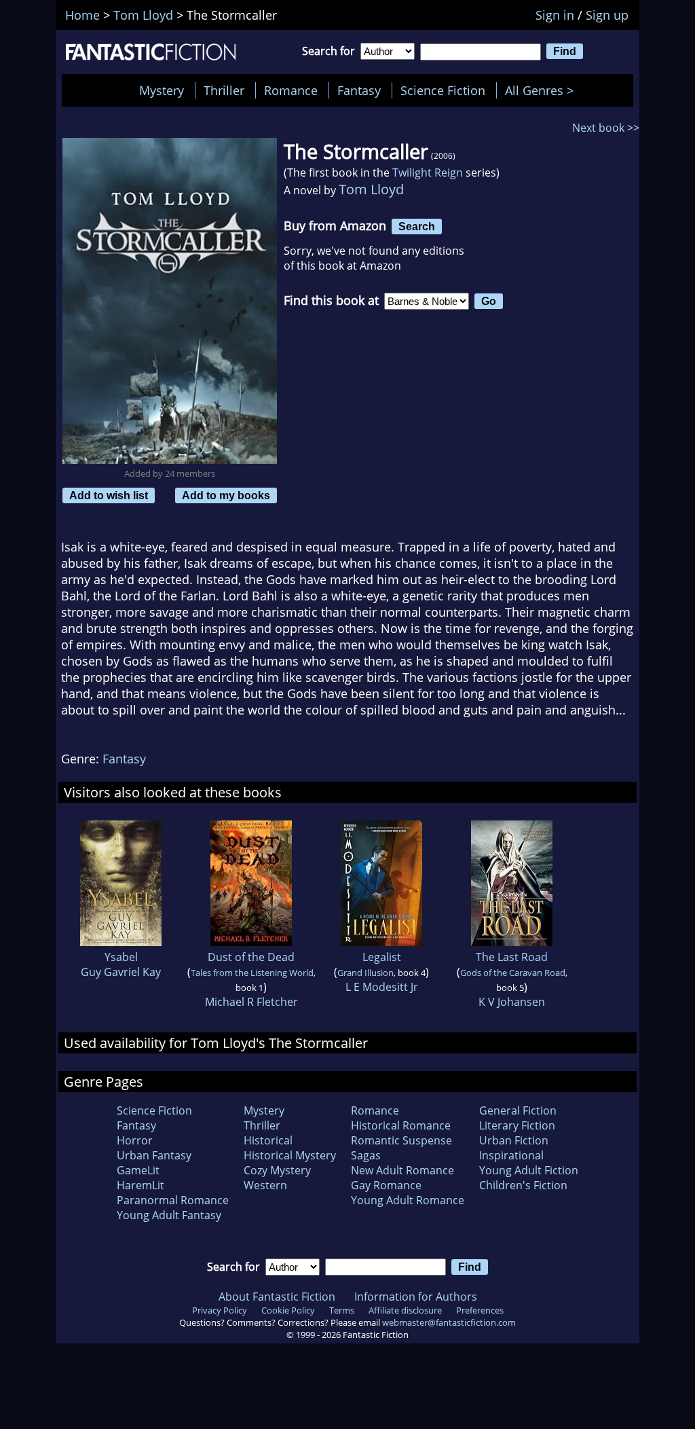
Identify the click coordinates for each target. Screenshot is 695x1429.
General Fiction (518, 1110)
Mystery (161, 90)
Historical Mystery (290, 1155)
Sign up (607, 15)
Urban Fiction (513, 1140)
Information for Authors (415, 1296)
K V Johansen (511, 1001)
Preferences (480, 1310)
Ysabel (121, 956)
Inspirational (511, 1155)
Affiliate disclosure (405, 1310)
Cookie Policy (288, 1310)
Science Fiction (442, 90)
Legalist (381, 956)
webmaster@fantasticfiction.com (449, 1322)
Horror (135, 1140)
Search (416, 226)
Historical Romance (401, 1125)
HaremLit (140, 1185)
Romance (291, 90)
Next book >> (605, 127)
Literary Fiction (517, 1125)
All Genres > (542, 90)
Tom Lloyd (371, 189)
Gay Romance (386, 1185)
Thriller (224, 90)
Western (265, 1185)
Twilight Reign (427, 172)
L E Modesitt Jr (381, 986)
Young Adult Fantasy (169, 1215)
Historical (268, 1140)
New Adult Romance (402, 1170)
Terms (341, 1310)
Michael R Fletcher (251, 1001)
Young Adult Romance (407, 1200)
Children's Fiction (523, 1185)
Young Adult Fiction (528, 1170)
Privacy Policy (219, 1310)
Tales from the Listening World (252, 972)
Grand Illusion (365, 972)
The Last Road (512, 956)
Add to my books (226, 495)
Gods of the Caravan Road (512, 972)
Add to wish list (108, 495)
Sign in (555, 15)
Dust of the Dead (251, 956)
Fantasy (359, 90)
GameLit (138, 1170)
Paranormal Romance (173, 1200)
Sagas (366, 1155)
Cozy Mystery (277, 1170)
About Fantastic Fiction (277, 1296)
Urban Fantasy (154, 1155)
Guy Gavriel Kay (121, 971)
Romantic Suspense (401, 1140)
